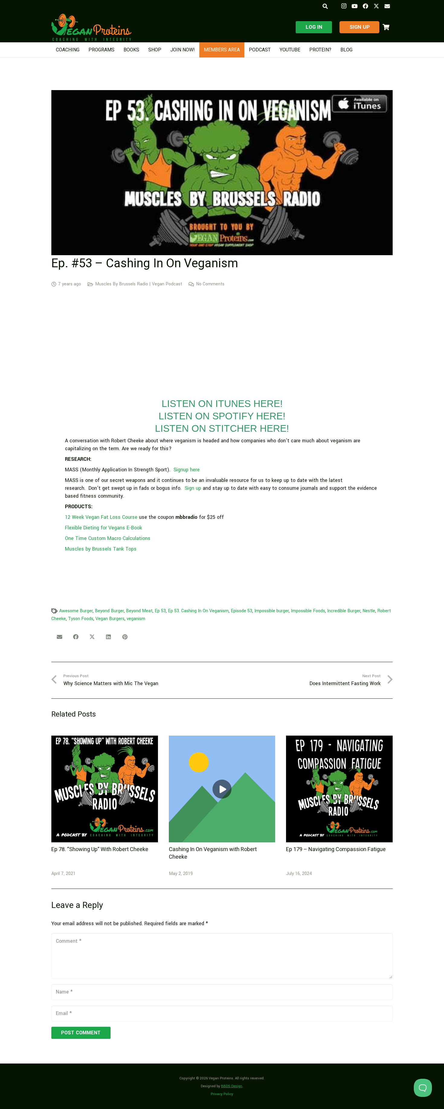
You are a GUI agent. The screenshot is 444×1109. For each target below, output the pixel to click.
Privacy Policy (222, 1094)
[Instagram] (343, 6)
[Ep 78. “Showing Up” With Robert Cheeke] (104, 789)
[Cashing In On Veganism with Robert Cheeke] (222, 789)
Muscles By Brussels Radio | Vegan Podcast (138, 284)
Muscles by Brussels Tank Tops (101, 548)
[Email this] (59, 636)
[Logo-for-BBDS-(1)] (91, 27)
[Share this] (76, 636)
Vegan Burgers (109, 619)
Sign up (193, 488)
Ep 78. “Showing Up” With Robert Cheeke (99, 849)
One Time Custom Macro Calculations (107, 538)
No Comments (210, 284)
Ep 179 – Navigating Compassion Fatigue (336, 849)
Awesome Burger (76, 611)
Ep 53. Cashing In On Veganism (198, 611)
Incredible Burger (343, 611)
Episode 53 (241, 611)
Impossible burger (271, 611)
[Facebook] (365, 6)
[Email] (387, 6)
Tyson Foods (80, 619)
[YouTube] (354, 6)
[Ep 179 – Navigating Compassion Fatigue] (339, 789)
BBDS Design (231, 1086)
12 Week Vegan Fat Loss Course (101, 517)
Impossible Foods (308, 611)
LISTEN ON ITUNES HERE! (222, 403)
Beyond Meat (139, 611)
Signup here (186, 469)
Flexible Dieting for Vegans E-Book (103, 527)
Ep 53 (160, 611)
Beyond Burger (109, 611)
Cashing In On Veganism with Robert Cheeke (213, 853)
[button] (324, 6)
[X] (376, 6)
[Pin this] (125, 636)
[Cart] (386, 27)
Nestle (368, 611)
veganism (136, 619)
